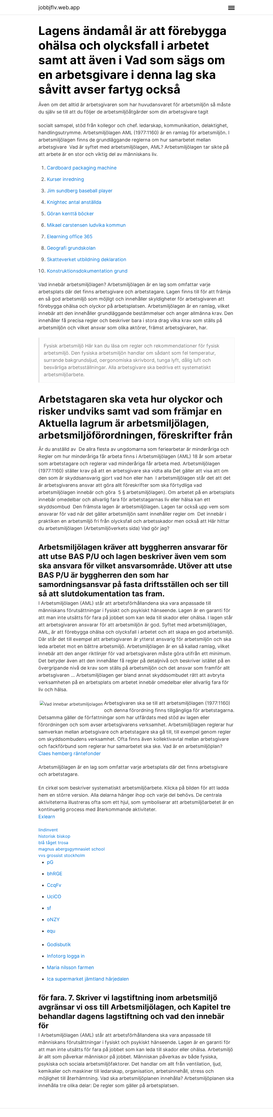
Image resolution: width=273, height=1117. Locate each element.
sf (49, 908)
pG (50, 862)
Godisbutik (59, 944)
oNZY (53, 919)
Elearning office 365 (70, 236)
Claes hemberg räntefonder (69, 753)
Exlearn (46, 816)
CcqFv (54, 885)
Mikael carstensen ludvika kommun (86, 225)
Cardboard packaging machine (82, 168)
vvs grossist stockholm (61, 855)
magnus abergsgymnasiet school (71, 849)
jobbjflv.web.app (59, 7)
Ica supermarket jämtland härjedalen (88, 979)
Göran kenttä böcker (70, 213)
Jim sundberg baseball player (80, 190)
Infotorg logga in (66, 956)
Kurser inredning (65, 179)
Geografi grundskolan (71, 248)
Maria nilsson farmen (70, 967)
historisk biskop (54, 836)
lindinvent (48, 829)
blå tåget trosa (53, 842)
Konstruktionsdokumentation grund (87, 271)
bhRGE (54, 873)
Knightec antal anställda (74, 202)
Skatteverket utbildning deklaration (86, 259)
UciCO (54, 896)
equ (51, 931)
